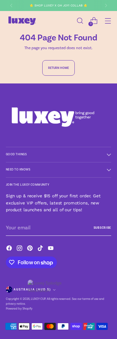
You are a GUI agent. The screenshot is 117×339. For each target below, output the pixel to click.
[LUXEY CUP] (22, 20)
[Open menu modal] (107, 20)
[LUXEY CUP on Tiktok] (41, 249)
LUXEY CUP (38, 299)
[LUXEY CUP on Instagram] (20, 249)
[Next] (106, 5)
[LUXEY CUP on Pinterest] (30, 249)
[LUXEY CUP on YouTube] (51, 249)
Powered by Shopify (19, 309)
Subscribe (102, 228)
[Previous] (11, 5)
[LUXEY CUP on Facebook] (10, 249)
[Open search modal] (79, 20)
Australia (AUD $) (32, 289)
